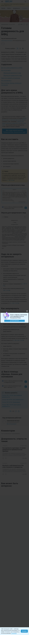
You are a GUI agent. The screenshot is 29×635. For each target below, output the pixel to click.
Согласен (24, 631)
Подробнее (14, 633)
